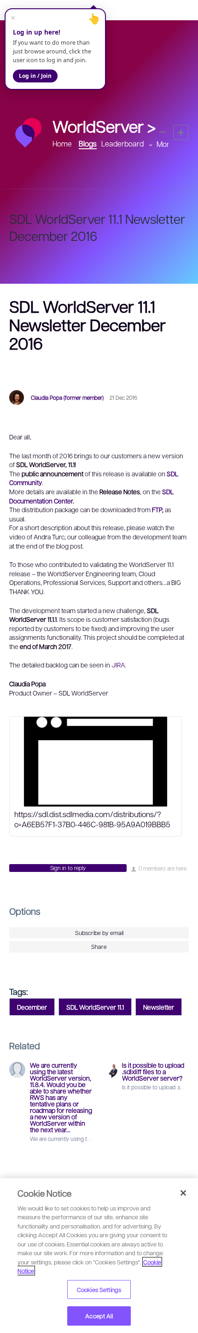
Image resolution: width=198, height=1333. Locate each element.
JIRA (118, 665)
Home (62, 143)
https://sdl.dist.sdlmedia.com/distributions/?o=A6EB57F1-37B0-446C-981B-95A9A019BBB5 (92, 819)
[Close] (183, 1193)
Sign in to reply (68, 867)
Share (99, 946)
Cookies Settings (99, 1289)
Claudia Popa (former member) (67, 397)
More (165, 144)
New (180, 132)
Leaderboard (122, 143)
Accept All (98, 1316)
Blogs (88, 143)
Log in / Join (35, 76)
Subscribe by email (99, 932)
